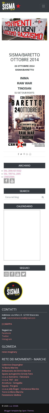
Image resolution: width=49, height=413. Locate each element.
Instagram (7, 339)
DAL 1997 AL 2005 (12, 173)
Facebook (6, 333)
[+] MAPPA (7, 324)
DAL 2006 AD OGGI (12, 170)
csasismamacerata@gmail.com (21, 318)
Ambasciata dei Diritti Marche (16, 370)
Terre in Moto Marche (12, 392)
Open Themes (28, 410)
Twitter (5, 336)
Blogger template (11, 410)
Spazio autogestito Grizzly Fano (17, 373)
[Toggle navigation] (43, 6)
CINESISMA (9, 176)
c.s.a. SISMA (13, 406)
